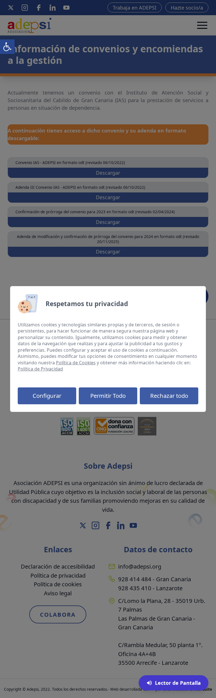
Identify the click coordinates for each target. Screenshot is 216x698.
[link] (7, 46)
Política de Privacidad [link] (40, 369)
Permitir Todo (108, 396)
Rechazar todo (169, 396)
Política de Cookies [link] (76, 363)
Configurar (47, 396)
